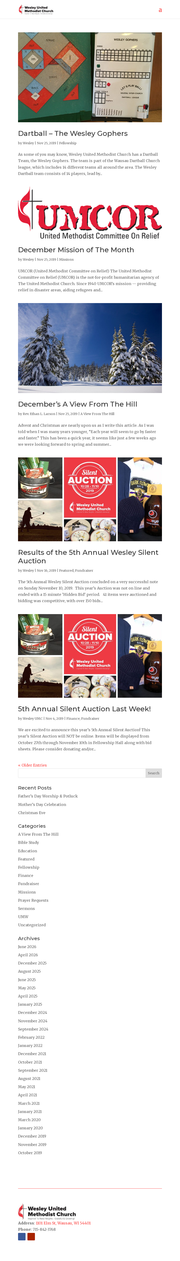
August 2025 (29, 971)
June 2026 (27, 946)
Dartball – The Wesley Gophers (73, 133)
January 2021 (30, 1111)
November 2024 (32, 1021)
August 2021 (29, 1078)
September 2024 (33, 1029)
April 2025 (28, 996)
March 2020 (29, 1119)
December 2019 (32, 1136)
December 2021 (32, 1053)
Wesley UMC (33, 718)
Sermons (26, 908)
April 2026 (28, 955)
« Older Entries (32, 765)
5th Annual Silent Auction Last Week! (84, 709)
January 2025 (30, 1004)
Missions (66, 259)
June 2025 (27, 979)
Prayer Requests (33, 900)
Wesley (28, 143)
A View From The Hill (97, 414)
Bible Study (28, 842)
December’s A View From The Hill (77, 404)
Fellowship (67, 143)
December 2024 (32, 1012)
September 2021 (32, 1070)
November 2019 (32, 1144)
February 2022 (31, 1037)
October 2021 (30, 1062)
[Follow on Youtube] (31, 1236)
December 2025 (32, 963)
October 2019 (30, 1152)
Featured (66, 570)
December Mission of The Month (76, 249)
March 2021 (29, 1103)
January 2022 (30, 1045)
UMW (23, 916)
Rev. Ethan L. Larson (39, 414)
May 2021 (26, 1086)
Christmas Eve (31, 812)
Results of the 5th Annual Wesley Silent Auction (88, 556)
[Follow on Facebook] (22, 1236)
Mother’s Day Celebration (42, 804)
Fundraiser (84, 570)
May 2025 (27, 988)
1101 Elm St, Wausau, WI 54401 (63, 1223)
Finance (73, 718)
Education (27, 851)
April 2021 (27, 1095)
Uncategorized (32, 925)
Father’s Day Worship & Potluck (48, 796)
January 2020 (30, 1128)
